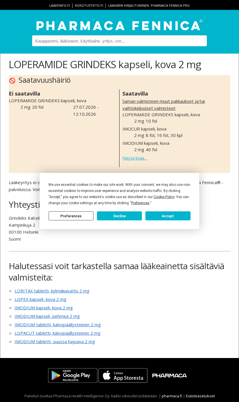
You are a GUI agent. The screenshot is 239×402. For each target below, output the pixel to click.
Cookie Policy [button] (164, 197)
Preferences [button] (140, 203)
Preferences (71, 216)
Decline (119, 216)
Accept (168, 216)
